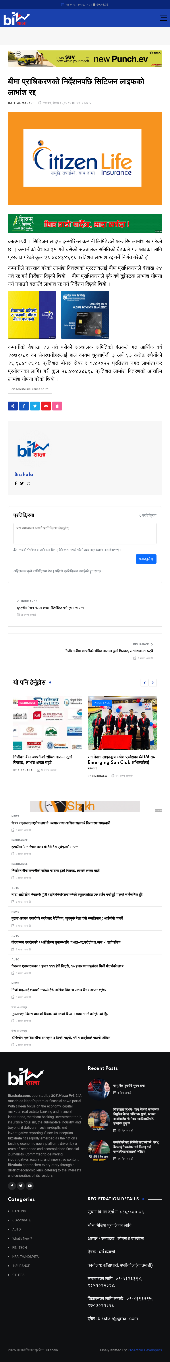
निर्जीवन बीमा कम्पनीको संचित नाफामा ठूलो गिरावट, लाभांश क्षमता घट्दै (109, 651)
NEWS (15, 816)
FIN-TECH (19, 1247)
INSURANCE (29, 601)
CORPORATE (21, 1220)
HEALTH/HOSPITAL (26, 1256)
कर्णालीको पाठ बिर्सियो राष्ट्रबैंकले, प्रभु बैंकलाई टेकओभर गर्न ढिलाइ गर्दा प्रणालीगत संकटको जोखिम (135, 1147)
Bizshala (24, 475)
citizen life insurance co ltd (30, 389)
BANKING (19, 1211)
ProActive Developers (145, 1350)
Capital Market (21, 103)
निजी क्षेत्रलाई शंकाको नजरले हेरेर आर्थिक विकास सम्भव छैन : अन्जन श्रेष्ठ (59, 990)
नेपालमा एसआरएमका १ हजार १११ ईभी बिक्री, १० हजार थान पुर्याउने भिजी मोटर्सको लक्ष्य (68, 966)
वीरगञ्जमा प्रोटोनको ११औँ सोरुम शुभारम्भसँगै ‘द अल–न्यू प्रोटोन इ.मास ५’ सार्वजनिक (66, 942)
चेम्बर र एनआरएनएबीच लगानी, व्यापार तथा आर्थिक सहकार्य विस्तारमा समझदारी (61, 823)
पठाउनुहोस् (146, 559)
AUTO (15, 888)
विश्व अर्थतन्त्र (19, 1007)
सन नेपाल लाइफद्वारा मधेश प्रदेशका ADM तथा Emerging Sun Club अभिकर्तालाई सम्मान (47, 763)
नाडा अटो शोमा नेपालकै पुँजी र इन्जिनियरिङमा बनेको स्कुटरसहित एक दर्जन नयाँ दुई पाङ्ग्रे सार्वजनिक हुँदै (77, 895)
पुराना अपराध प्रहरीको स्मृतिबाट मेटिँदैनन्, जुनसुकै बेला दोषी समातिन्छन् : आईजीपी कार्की (67, 918)
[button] (145, 683)
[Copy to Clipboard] (57, 406)
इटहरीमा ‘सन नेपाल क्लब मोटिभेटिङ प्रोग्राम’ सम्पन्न (50, 608)
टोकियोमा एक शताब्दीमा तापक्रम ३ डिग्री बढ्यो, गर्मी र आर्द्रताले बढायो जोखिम (61, 1038)
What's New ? (22, 1238)
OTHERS (18, 1275)
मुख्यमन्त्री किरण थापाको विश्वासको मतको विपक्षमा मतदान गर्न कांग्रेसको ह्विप (60, 1014)
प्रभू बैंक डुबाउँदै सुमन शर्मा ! (130, 1086)
